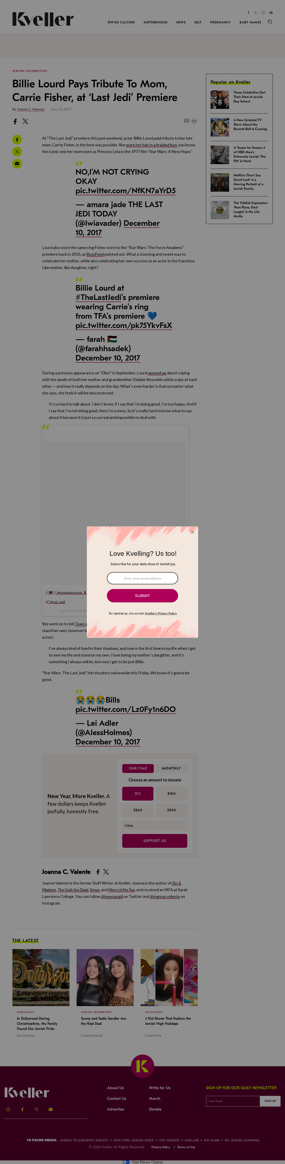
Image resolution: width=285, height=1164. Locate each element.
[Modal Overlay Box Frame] (142, 582)
